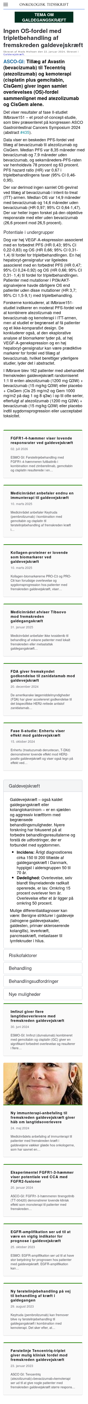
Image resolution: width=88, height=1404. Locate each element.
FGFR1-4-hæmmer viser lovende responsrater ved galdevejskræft (42, 440)
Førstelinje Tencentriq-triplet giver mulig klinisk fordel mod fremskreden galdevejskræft (39, 1355)
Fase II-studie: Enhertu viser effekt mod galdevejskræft (38, 733)
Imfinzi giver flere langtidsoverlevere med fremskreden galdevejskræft (37, 1016)
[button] (5, 4)
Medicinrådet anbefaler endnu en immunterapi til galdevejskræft (42, 495)
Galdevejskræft (13, 54)
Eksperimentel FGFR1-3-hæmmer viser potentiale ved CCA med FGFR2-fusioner (42, 1177)
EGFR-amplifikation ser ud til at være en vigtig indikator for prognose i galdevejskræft (41, 1236)
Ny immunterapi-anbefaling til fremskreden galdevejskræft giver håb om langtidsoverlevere (43, 1117)
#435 (24, 132)
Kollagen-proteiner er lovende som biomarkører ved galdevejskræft (39, 557)
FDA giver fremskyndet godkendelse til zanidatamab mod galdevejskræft (43, 676)
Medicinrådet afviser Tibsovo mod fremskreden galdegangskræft (38, 616)
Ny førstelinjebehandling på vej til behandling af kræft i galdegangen (41, 1296)
